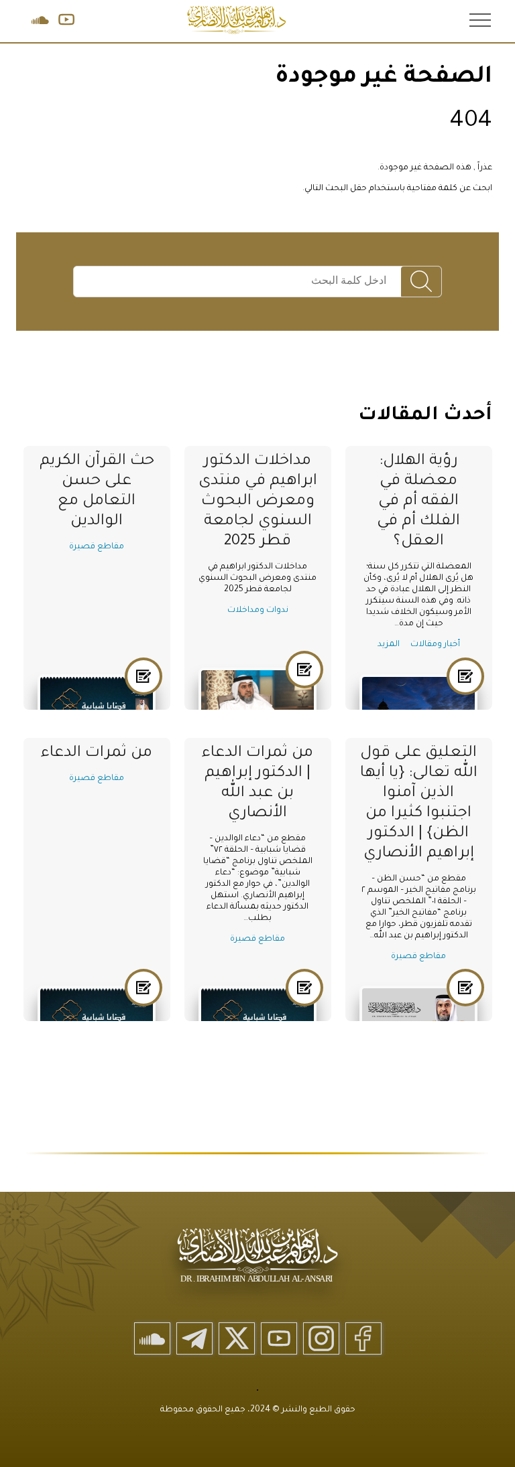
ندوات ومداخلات (257, 610)
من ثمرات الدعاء (96, 753)
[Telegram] (194, 1338)
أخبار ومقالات (435, 644)
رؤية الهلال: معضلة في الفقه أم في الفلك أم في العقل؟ (418, 501)
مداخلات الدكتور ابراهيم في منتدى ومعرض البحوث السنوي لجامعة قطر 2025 (257, 501)
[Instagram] (321, 1338)
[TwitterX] (237, 1338)
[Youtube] (279, 1338)
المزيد (389, 644)
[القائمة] (479, 19)
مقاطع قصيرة (96, 547)
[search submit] (421, 282)
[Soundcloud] (152, 1338)
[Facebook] (363, 1338)
